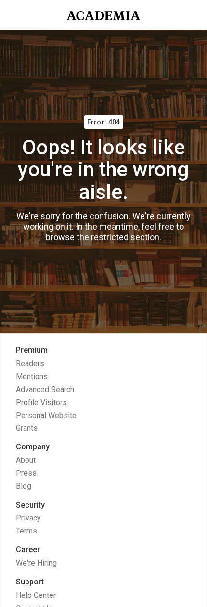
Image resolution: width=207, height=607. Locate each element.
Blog (23, 486)
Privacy (28, 517)
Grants (27, 428)
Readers (30, 363)
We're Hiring (36, 563)
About (26, 460)
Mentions (32, 376)
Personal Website (46, 415)
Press (26, 473)
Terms (26, 530)
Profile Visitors (41, 402)
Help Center (36, 595)
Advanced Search (45, 389)
